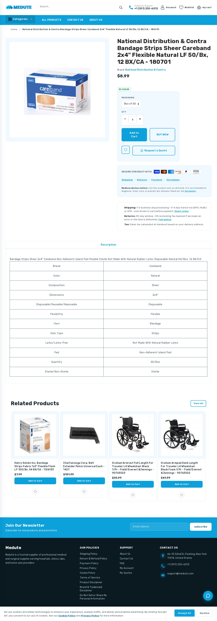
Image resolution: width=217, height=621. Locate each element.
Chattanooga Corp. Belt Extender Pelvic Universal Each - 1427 (83, 466)
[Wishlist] (126, 150)
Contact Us (75, 19)
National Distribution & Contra (145, 69)
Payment (156, 179)
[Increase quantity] (140, 118)
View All (198, 403)
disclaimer (190, 191)
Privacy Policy (88, 568)
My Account (127, 568)
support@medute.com (180, 573)
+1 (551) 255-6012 (178, 564)
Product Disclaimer (91, 582)
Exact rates (182, 211)
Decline (205, 613)
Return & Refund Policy (93, 558)
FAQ (122, 563)
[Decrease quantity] (125, 118)
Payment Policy (89, 563)
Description (108, 244)
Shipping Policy (89, 553)
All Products (51, 19)
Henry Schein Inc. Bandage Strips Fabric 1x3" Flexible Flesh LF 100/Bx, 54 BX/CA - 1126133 (34, 466)
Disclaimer (173, 179)
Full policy (165, 219)
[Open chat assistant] (208, 596)
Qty (124, 112)
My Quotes (126, 572)
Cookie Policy (87, 572)
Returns (142, 179)
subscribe (200, 526)
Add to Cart (35, 480)
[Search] (121, 7)
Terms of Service (90, 577)
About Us (96, 19)
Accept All (184, 613)
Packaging (128, 97)
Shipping (127, 179)
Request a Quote (155, 150)
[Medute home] (18, 7)
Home (14, 29)
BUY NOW (162, 134)
